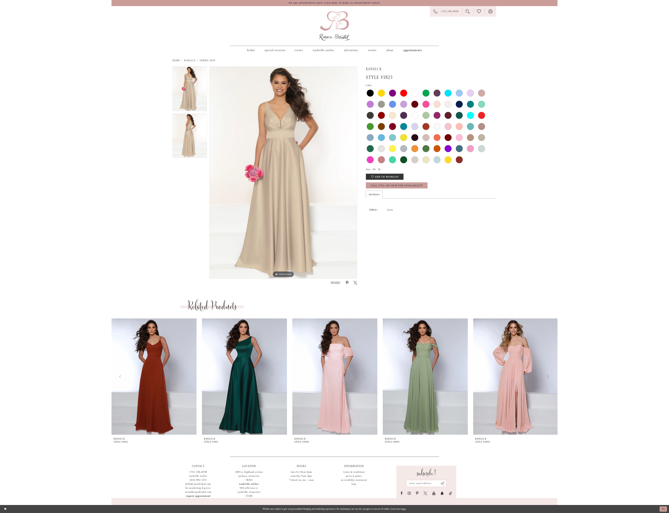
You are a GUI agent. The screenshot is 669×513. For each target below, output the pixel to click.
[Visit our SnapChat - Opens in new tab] (442, 493)
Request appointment (198, 496)
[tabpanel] (189, 89)
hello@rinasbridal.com (198, 484)
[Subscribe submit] (442, 483)
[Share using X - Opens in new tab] (355, 283)
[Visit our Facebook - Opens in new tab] (402, 493)
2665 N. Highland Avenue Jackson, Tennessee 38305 (249, 476)
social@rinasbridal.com (198, 492)
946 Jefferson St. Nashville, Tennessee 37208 (249, 492)
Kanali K (189, 60)
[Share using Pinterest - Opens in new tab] (347, 283)
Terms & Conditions (354, 472)
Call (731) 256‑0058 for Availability (397, 185)
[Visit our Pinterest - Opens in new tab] (417, 493)
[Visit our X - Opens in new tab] (425, 493)
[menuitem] (251, 50)
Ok (663, 509)
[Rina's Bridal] (334, 26)
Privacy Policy (354, 476)
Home (176, 60)
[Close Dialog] (5, 509)
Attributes (374, 194)
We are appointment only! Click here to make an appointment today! (334, 3)
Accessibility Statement (354, 480)
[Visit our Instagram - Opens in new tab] (409, 493)
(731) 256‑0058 (198, 472)
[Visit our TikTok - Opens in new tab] (450, 493)
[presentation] (154, 376)
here (404, 509)
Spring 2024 (207, 60)
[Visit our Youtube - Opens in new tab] (433, 493)
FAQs (354, 484)
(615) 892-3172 (198, 480)
